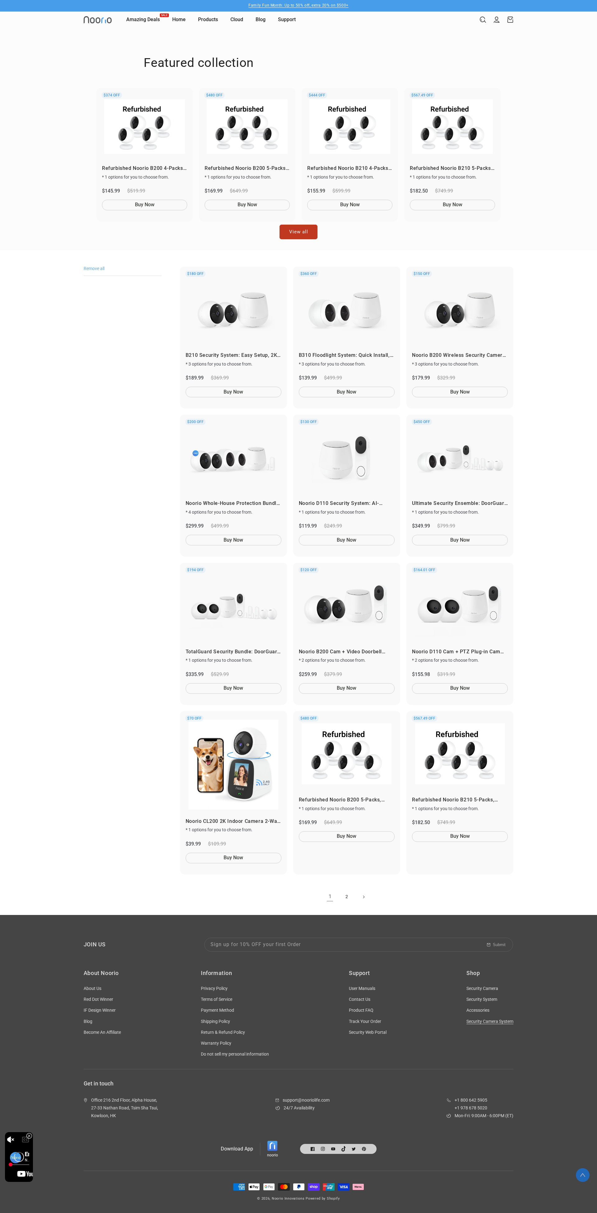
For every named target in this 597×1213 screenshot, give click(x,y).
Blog (88, 1021)
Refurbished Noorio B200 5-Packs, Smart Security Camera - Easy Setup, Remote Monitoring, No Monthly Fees (246, 168)
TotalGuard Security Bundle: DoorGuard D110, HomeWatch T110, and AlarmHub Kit (233, 652)
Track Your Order (365, 1021)
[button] (483, 19)
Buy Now (145, 205)
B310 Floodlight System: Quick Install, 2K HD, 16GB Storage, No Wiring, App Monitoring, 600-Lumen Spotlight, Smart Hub (344, 355)
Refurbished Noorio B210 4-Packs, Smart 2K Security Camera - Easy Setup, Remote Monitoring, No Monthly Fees (348, 168)
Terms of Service (216, 999)
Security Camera (482, 988)
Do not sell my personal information (235, 1054)
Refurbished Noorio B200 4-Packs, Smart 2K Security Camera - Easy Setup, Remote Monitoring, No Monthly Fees (143, 168)
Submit (499, 944)
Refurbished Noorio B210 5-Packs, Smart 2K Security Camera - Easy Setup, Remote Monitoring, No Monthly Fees (451, 168)
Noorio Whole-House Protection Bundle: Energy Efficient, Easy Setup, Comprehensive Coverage (233, 503)
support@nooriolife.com (306, 1100)
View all (298, 232)
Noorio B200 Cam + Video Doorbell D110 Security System (340, 652)
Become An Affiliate (102, 1032)
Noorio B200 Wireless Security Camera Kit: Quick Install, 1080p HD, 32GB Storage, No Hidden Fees (459, 355)
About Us (92, 988)
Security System (481, 999)
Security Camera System (489, 1021)
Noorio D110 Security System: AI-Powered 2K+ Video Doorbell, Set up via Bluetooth (346, 503)
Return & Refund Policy (223, 1032)
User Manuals (362, 988)
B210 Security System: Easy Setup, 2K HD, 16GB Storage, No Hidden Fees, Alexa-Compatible (231, 355)
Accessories (477, 1010)
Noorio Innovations (288, 1199)
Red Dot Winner (98, 999)
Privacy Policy (214, 988)
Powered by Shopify (323, 1199)
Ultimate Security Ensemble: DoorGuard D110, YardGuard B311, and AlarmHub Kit (459, 503)
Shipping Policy (215, 1021)
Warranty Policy (216, 1043)
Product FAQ (361, 1010)
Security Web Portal (367, 1032)
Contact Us (359, 999)
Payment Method (217, 1010)
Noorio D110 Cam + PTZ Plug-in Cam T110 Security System (456, 652)
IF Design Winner (100, 1010)
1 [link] (330, 896)
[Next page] (363, 897)
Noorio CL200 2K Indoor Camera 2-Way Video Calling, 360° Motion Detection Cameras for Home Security (233, 821)
